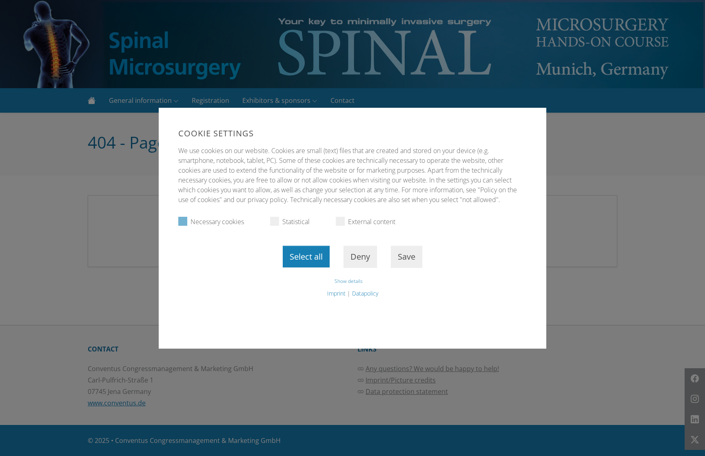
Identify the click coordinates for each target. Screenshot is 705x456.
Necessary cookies (217, 221)
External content (371, 221)
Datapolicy (365, 293)
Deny (360, 256)
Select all (306, 256)
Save (406, 256)
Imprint (336, 293)
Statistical (296, 221)
